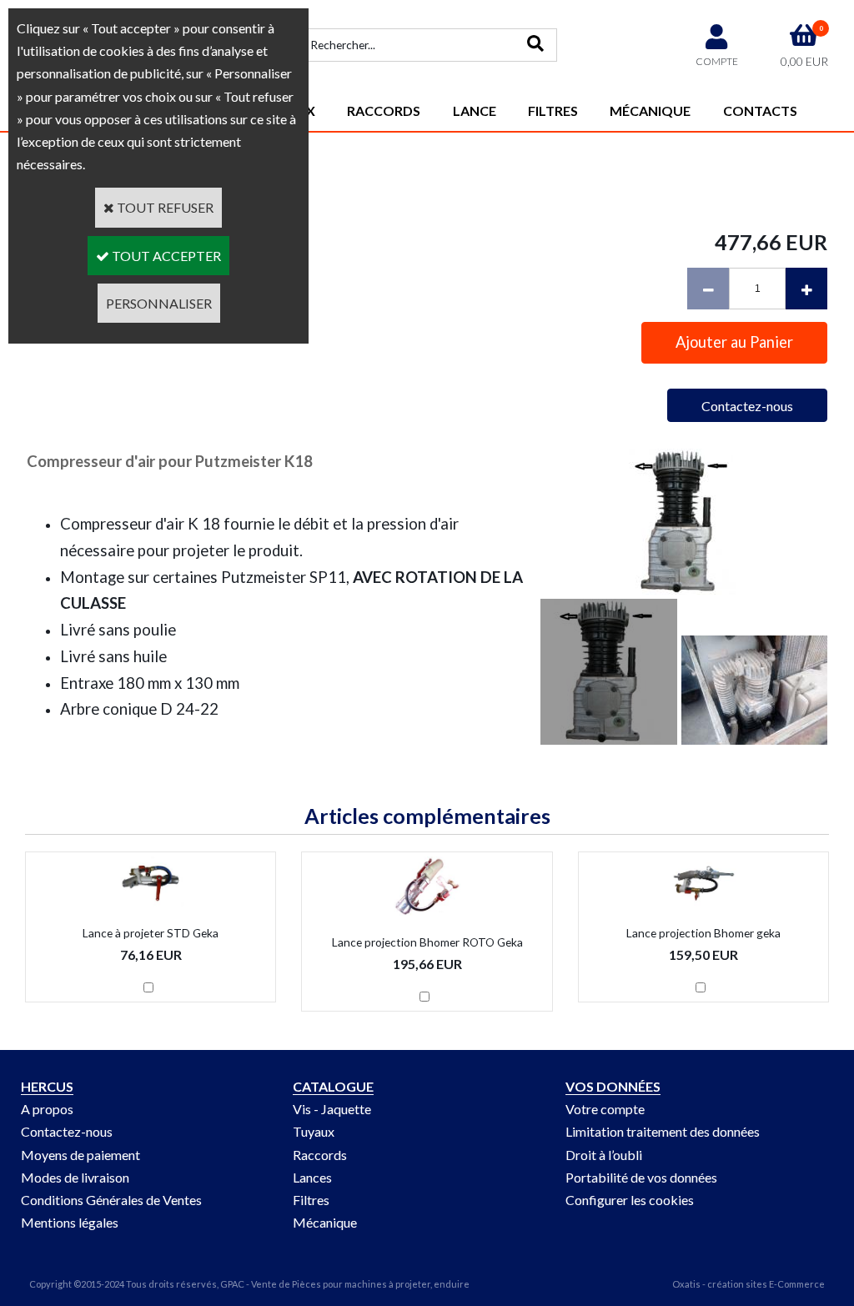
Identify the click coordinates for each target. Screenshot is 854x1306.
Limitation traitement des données (662, 1131)
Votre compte (605, 1109)
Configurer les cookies (629, 1200)
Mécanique (650, 110)
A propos (47, 1109)
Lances (312, 1177)
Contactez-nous (67, 1131)
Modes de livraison (75, 1177)
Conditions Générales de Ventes (111, 1200)
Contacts (760, 110)
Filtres (553, 110)
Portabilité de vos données (641, 1177)
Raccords (383, 110)
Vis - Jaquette (332, 1109)
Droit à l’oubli (603, 1155)
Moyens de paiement (80, 1155)
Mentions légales (69, 1222)
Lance (474, 110)
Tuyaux (313, 1131)
